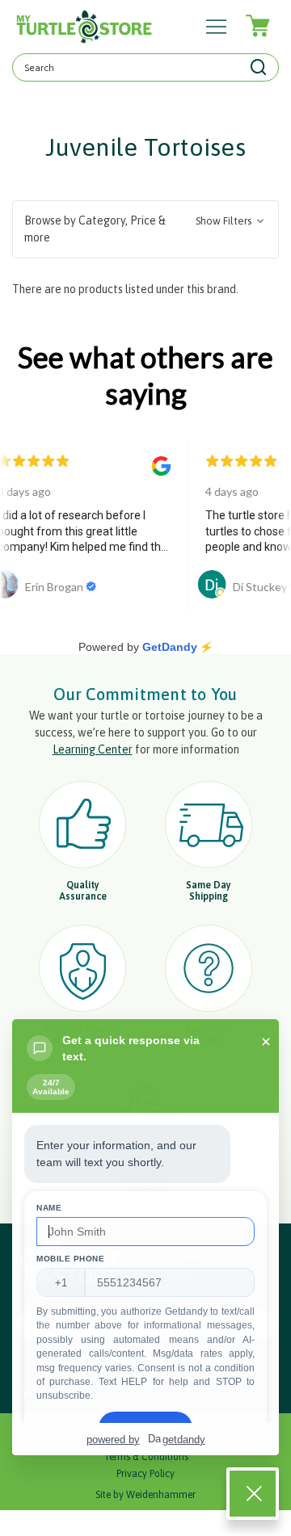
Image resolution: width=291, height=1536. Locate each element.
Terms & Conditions (145, 1457)
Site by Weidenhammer (145, 1494)
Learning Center (93, 749)
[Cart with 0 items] (256, 26)
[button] (145, 229)
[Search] (258, 67)
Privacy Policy (145, 1473)
